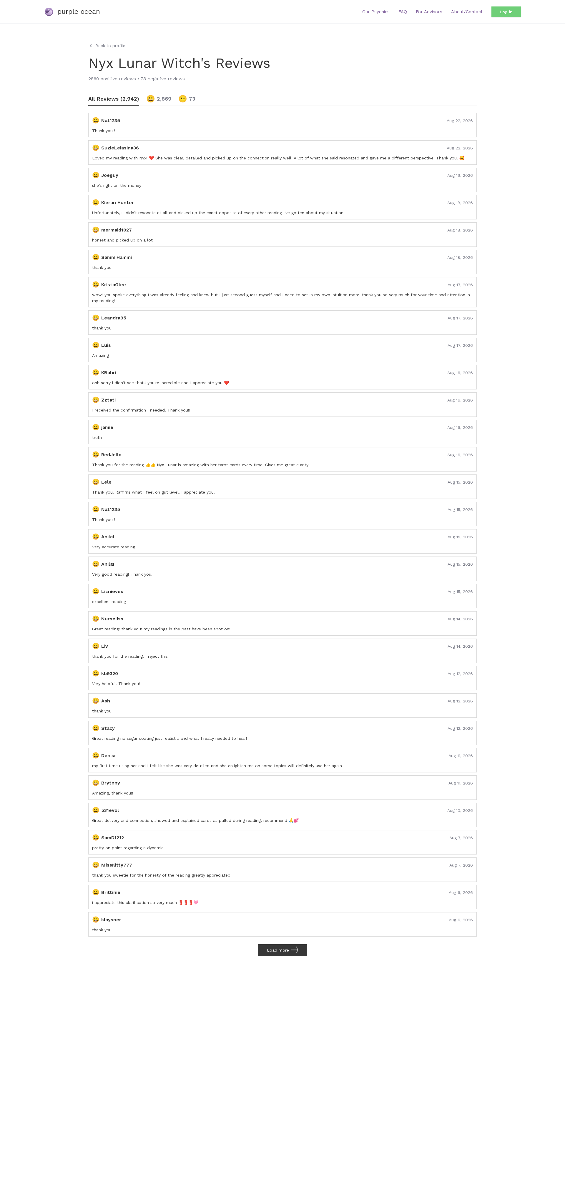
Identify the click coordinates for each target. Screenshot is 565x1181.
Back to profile (110, 45)
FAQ (402, 11)
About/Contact (467, 11)
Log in (506, 11)
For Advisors (429, 11)
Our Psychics (376, 11)
